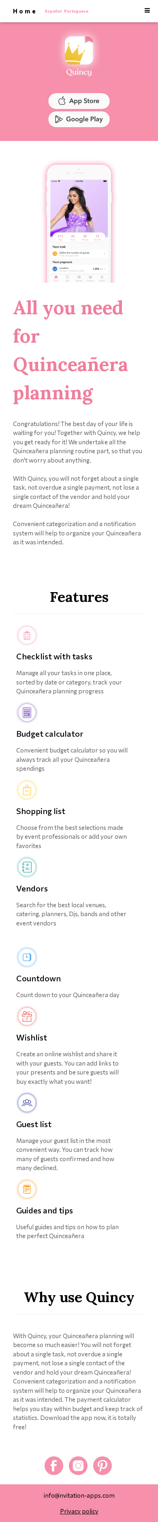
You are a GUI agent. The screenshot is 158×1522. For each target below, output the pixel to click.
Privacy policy (79, 1511)
